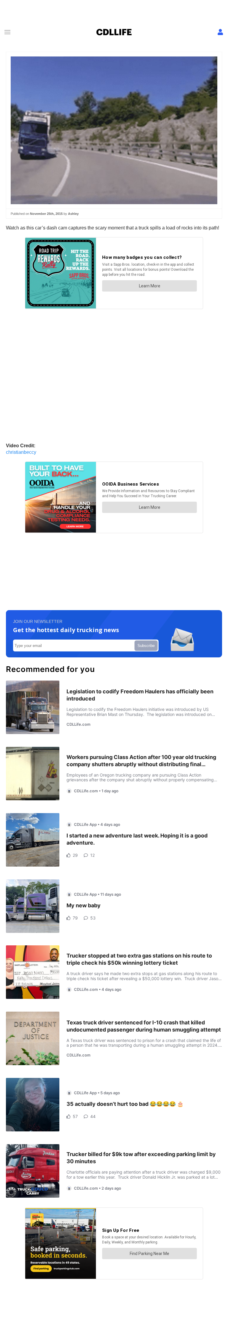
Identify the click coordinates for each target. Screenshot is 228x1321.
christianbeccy (21, 452)
